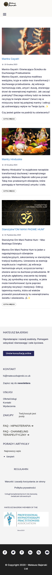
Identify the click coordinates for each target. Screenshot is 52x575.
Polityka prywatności (25, 487)
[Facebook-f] (5, 552)
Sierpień (10, 456)
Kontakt (7, 402)
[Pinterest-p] (22, 552)
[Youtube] (47, 552)
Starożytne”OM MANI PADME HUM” (23, 229)
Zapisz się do (16, 383)
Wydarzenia (9, 406)
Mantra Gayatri (10, 58)
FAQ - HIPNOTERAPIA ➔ (18, 425)
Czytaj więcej (9, 119)
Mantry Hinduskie (12, 159)
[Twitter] (13, 552)
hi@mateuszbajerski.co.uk (16, 376)
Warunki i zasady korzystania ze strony (25, 481)
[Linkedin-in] (30, 552)
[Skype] (39, 552)
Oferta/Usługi (10, 399)
